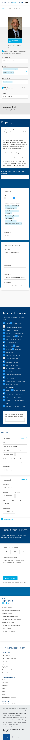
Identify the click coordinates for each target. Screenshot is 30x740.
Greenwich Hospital (7, 613)
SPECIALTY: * (5, 66)
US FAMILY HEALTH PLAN (13, 368)
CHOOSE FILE (16, 41)
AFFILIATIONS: (6, 78)
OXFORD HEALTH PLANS (13, 356)
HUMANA (8, 391)
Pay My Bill (5, 667)
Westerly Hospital (6, 628)
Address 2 (18, 451)
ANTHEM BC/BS (17, 324)
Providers (4, 679)
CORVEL (20, 336)
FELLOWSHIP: (7, 282)
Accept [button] (6, 737)
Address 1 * (6, 451)
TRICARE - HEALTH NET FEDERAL (16, 407)
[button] (17, 69)
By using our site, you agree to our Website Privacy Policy (13, 730)
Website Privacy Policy (8, 727)
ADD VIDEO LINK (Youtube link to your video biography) (12, 172)
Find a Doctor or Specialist (9, 658)
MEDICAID (9, 349)
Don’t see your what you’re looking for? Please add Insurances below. (14, 415)
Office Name (6, 443)
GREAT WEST (9, 346)
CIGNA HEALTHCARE (12, 330)
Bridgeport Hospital (7, 607)
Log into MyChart (6, 664)
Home (3, 8)
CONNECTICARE (10, 336)
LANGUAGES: (7, 232)
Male (17, 198)
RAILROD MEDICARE (12, 359)
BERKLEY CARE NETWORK (14, 327)
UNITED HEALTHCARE (12, 365)
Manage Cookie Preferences (9, 697)
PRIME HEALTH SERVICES (13, 397)
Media (3, 691)
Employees (5, 685)
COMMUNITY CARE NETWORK (15, 333)
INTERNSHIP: (7, 266)
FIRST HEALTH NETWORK (13, 340)
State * (13, 459)
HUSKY (18, 346)
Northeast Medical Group (8, 637)
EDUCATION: (7, 249)
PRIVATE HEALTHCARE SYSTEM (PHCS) (15, 402)
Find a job (5, 661)
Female (9, 198)
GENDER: (6, 195)
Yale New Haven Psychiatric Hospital (11, 619)
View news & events (7, 670)
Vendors (4, 694)
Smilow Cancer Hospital (8, 622)
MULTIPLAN (9, 352)
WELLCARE (9, 371)
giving (3, 688)
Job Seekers (5, 682)
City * (4, 459)
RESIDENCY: (7, 274)
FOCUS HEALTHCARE (12, 343)
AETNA (8, 324)
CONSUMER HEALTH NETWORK (15, 381)
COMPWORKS (10, 378)
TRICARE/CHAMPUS (12, 362)
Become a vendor (6, 673)
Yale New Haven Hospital (8, 631)
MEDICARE (18, 349)
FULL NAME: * (6, 57)
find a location (6, 655)
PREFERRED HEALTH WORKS (14, 394)
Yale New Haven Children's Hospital (11, 610)
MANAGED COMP (19, 391)
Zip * (21, 459)
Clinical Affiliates (6, 634)
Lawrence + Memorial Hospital (10, 616)
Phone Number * (7, 466)
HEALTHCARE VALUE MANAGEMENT (12, 386)
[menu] (27, 2)
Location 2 (7, 480)
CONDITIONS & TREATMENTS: (12, 203)
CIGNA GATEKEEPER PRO (13, 375)
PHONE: (4, 93)
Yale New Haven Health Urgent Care (11, 625)
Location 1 (7, 438)
